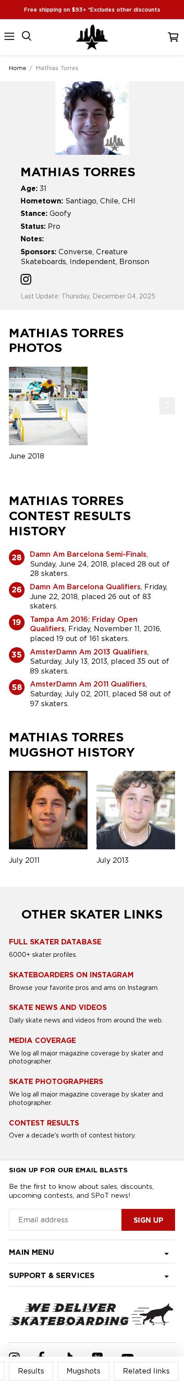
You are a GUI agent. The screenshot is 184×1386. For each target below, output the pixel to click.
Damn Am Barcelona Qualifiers (85, 587)
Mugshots (83, 1371)
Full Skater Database (55, 942)
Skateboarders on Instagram (71, 975)
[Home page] (92, 37)
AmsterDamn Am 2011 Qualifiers (88, 684)
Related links (146, 1371)
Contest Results (44, 1123)
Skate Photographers (56, 1081)
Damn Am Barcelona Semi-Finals (88, 554)
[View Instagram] (26, 280)
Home (17, 67)
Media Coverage (42, 1040)
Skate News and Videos (58, 1007)
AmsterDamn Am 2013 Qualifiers (88, 652)
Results (31, 1371)
